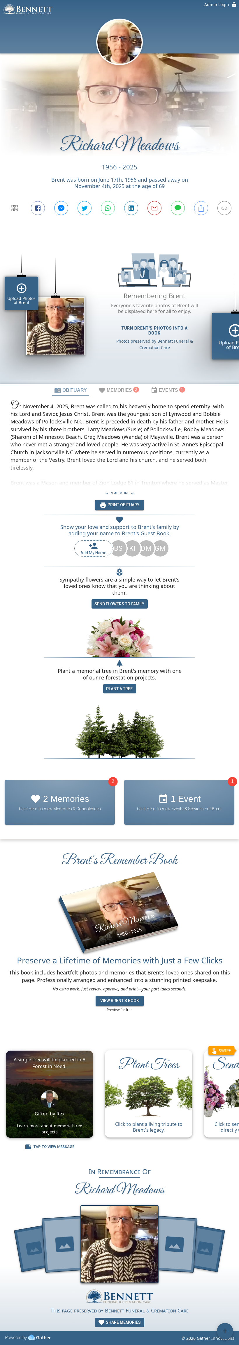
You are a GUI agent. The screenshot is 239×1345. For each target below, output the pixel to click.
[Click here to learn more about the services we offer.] (119, 1297)
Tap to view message (54, 1147)
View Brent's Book (119, 1000)
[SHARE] (201, 208)
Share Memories (123, 1322)
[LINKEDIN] (131, 208)
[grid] (119, 310)
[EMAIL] (154, 208)
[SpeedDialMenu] (225, 1331)
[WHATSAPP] (108, 208)
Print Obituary (123, 504)
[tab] (70, 390)
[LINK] (224, 208)
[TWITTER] (85, 208)
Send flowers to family (119, 604)
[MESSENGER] (61, 208)
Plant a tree (119, 688)
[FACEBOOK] (38, 208)
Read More (119, 493)
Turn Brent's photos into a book (155, 330)
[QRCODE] (15, 208)
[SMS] (178, 208)
